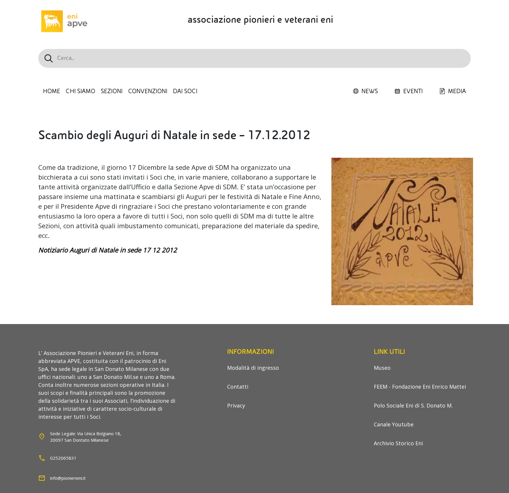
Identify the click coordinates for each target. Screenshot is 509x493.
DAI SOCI (185, 91)
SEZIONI (112, 91)
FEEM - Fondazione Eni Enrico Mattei (420, 386)
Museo (382, 367)
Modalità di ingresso (253, 367)
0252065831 (63, 458)
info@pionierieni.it (68, 478)
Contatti (237, 386)
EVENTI (413, 91)
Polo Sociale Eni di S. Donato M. (413, 405)
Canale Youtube (394, 424)
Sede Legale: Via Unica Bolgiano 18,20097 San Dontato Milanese (85, 436)
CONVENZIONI (147, 91)
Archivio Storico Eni (398, 443)
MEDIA (457, 91)
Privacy (236, 405)
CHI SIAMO (80, 91)
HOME (51, 91)
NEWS (369, 91)
